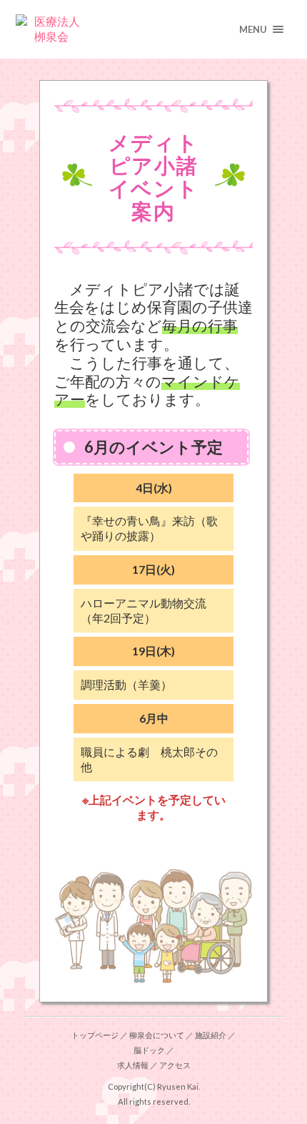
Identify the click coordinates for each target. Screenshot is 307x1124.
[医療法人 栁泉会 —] (154, 29)
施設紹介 (210, 1035)
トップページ (95, 1035)
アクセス (175, 1065)
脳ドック (149, 1050)
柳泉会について (156, 1035)
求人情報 (133, 1065)
